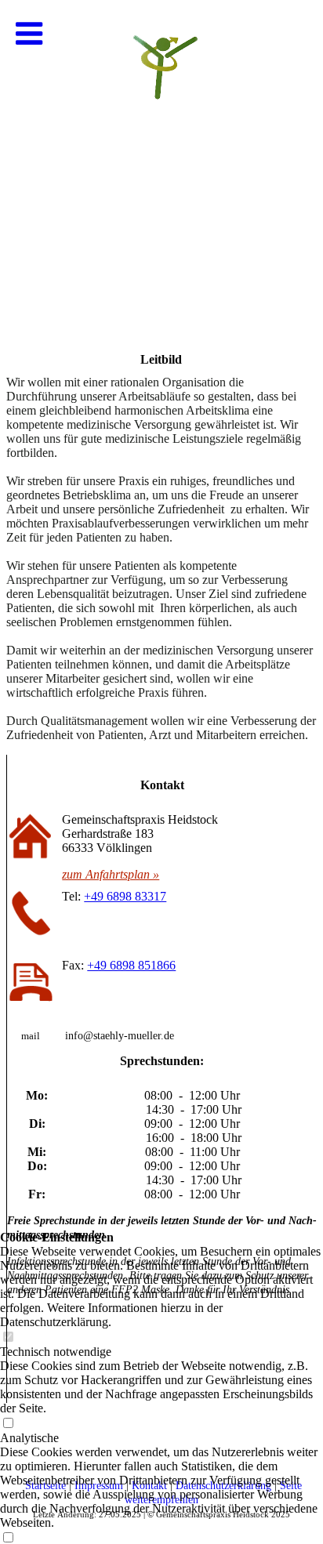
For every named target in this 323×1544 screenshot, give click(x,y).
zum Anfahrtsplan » (110, 874)
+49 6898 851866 (131, 965)
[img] (161, 157)
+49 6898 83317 (125, 896)
